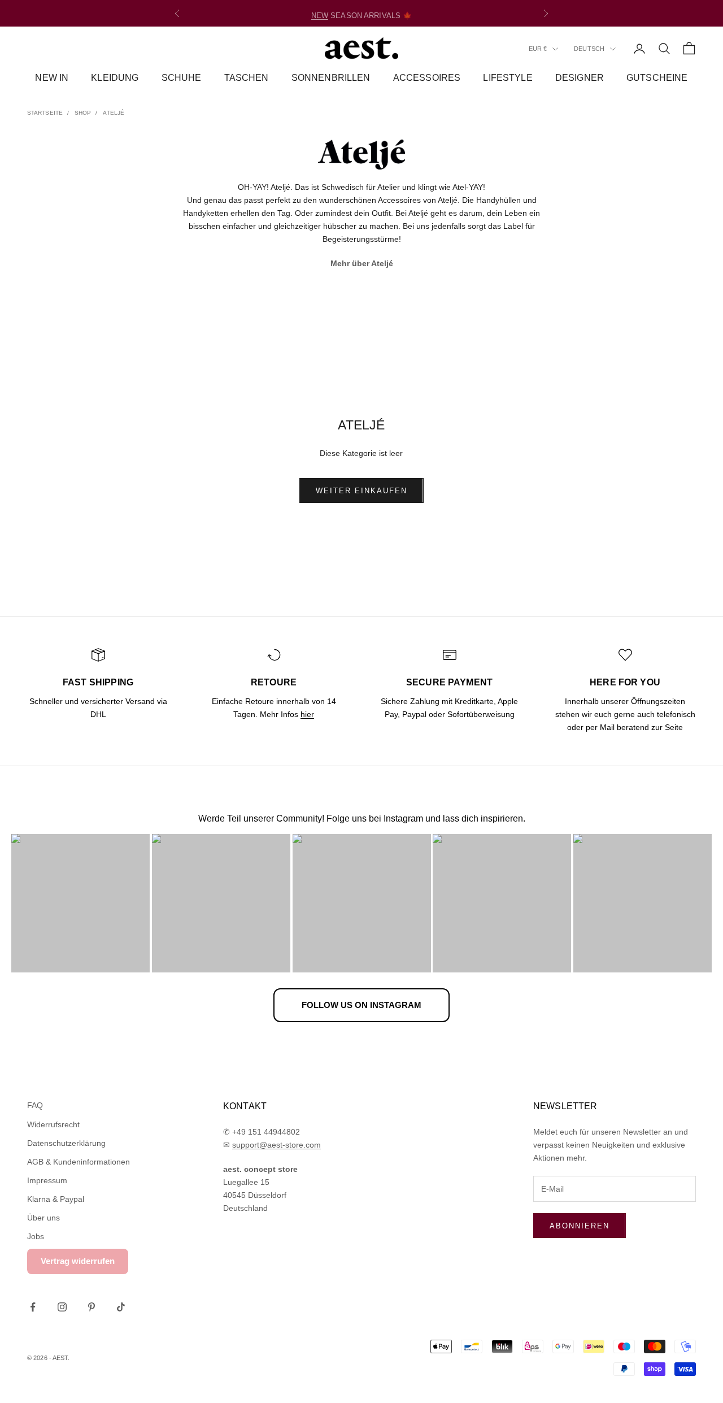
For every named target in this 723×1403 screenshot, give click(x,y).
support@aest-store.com (276, 1144)
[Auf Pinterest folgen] (91, 1307)
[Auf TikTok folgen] (121, 1307)
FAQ (35, 1105)
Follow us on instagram (361, 1005)
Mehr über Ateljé (361, 263)
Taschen (246, 77)
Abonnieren (579, 1226)
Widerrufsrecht (53, 1124)
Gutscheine (657, 77)
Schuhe (182, 77)
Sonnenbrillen (331, 77)
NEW (319, 13)
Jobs (35, 1236)
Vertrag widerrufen (78, 1261)
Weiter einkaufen (361, 491)
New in (51, 77)
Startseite (45, 113)
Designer (579, 77)
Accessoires (427, 77)
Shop (83, 113)
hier (307, 714)
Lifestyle (507, 77)
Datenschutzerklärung (66, 1143)
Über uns (43, 1217)
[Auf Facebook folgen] (32, 1307)
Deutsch (589, 49)
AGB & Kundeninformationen (78, 1161)
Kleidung (114, 77)
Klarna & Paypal (55, 1199)
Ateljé (113, 113)
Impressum (47, 1180)
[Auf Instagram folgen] (62, 1307)
